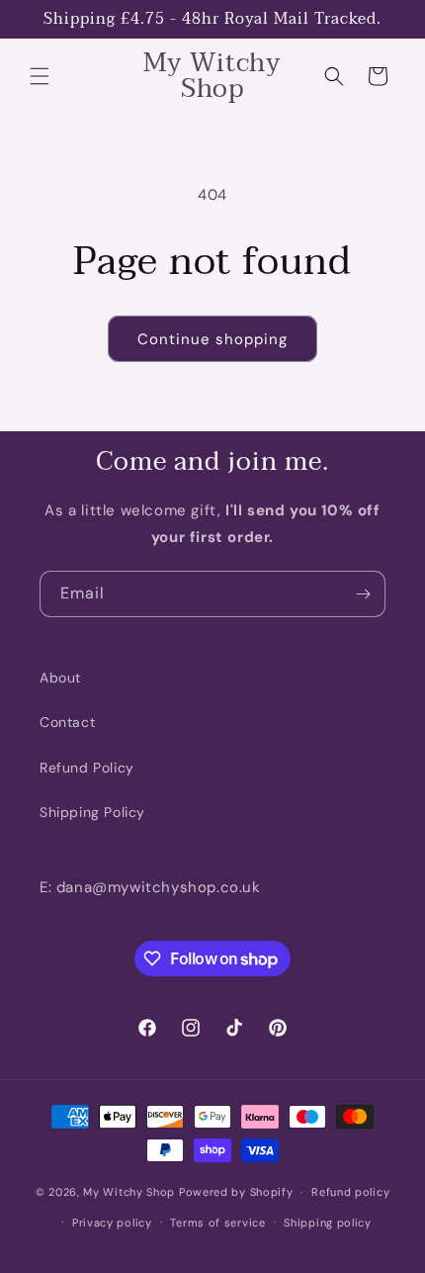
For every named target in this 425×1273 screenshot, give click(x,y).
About (60, 677)
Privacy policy (112, 1222)
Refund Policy (87, 767)
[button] (39, 76)
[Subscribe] (362, 594)
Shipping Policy (92, 812)
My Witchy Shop (129, 1192)
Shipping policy (328, 1222)
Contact (67, 722)
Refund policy (350, 1192)
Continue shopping (212, 339)
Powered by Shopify (236, 1192)
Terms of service (217, 1222)
